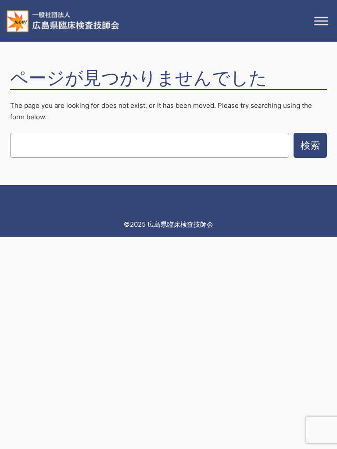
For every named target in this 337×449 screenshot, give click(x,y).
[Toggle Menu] (321, 21)
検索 (310, 145)
